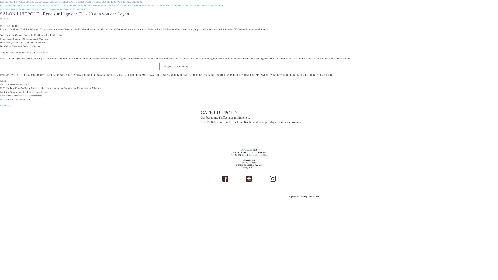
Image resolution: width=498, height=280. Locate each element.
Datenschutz (313, 196)
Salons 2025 (6, 105)
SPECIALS (76, 5)
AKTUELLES (64, 2)
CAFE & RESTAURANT (83, 2)
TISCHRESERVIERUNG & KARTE (113, 2)
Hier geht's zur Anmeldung (175, 66)
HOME (3, 2)
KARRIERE (136, 2)
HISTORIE (133, 5)
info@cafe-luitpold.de (258, 155)
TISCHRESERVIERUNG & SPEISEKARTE (190, 5)
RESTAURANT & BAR (93, 5)
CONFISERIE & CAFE (116, 5)
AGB (303, 196)
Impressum (294, 196)
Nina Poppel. (42, 52)
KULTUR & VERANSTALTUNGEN (40, 2)
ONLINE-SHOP (14, 2)
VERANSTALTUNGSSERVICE (153, 5)
